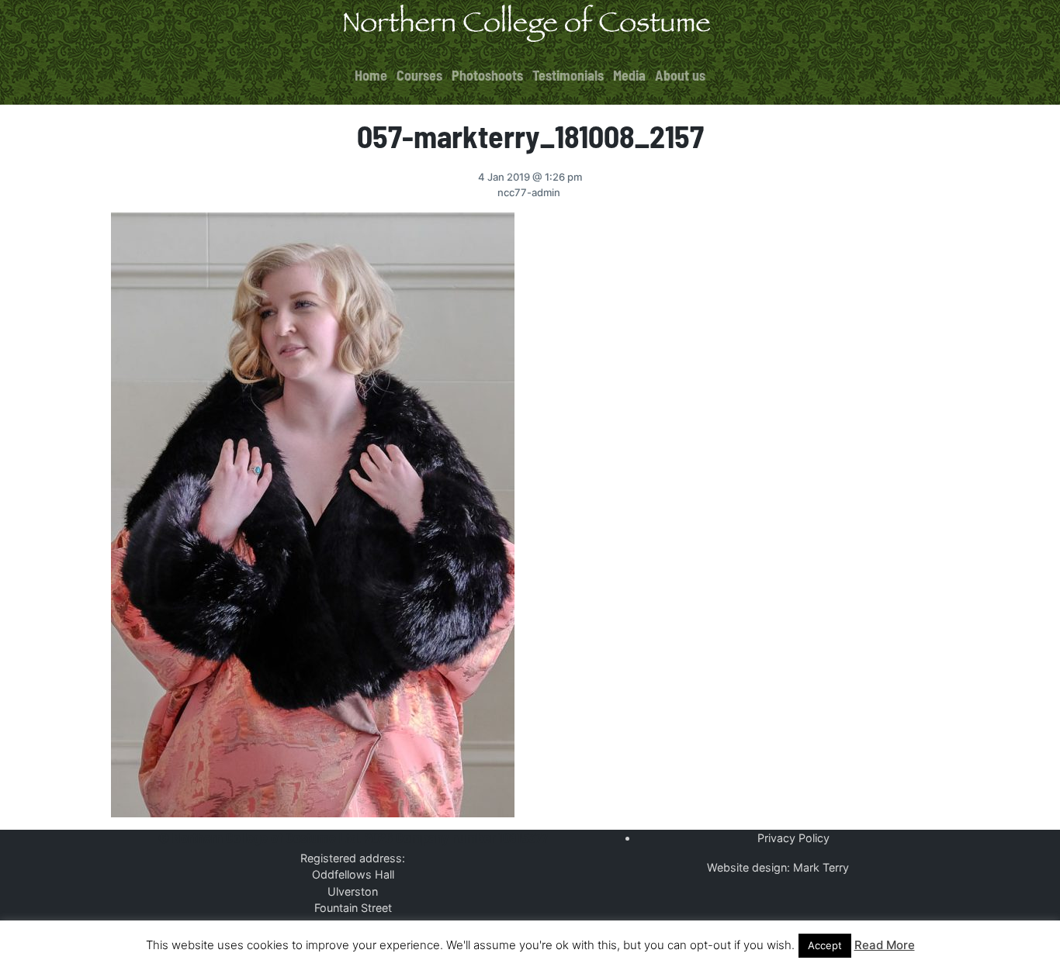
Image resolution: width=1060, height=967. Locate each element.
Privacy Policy (793, 837)
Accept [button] (825, 945)
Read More (884, 945)
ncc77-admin (528, 192)
